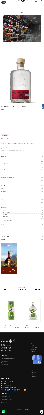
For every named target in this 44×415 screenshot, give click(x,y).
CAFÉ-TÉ (4, 210)
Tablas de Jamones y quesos (6, 362)
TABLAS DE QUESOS (5, 236)
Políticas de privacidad (25, 406)
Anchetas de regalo (4, 364)
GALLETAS (4, 218)
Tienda (32, 345)
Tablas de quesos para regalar (6, 399)
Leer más (17, 311)
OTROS (4, 195)
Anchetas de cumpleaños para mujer (7, 359)
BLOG (4, 2)
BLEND (4, 161)
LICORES (2, 224)
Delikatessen (33, 376)
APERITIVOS (5, 193)
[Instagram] (43, 107)
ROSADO (4, 173)
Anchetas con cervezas (5, 400)
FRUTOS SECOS (5, 216)
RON (2, 202)
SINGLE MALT (5, 163)
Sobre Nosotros (34, 347)
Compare (13, 310)
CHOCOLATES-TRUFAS (6, 212)
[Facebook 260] (43, 105)
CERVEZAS (3, 182)
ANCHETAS (3, 188)
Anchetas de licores (4, 361)
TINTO (4, 169)
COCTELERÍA (3, 191)
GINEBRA (3, 185)
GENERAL (3, 239)
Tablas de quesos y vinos (5, 396)
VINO (2, 167)
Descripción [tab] (5, 135)
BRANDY (4, 226)
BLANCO (4, 171)
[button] (3, 411)
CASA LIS (19, 409)
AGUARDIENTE (4, 180)
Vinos (32, 370)
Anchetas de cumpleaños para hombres (8, 358)
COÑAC (4, 228)
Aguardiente (33, 372)
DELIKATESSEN (4, 207)
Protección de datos (18, 406)
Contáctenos (33, 349)
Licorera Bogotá (4, 402)
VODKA (2, 199)
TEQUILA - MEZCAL (4, 204)
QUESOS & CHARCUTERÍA (7, 220)
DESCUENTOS (3, 156)
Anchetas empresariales (5, 397)
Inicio (32, 343)
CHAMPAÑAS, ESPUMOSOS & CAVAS (7, 177)
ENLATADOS (5, 214)
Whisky (32, 374)
